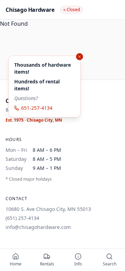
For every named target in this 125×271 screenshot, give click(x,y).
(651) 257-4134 (22, 218)
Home (16, 264)
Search (109, 264)
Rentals (47, 264)
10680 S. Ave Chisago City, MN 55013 (48, 209)
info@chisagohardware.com (38, 227)
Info (78, 264)
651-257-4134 (36, 108)
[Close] (79, 56)
